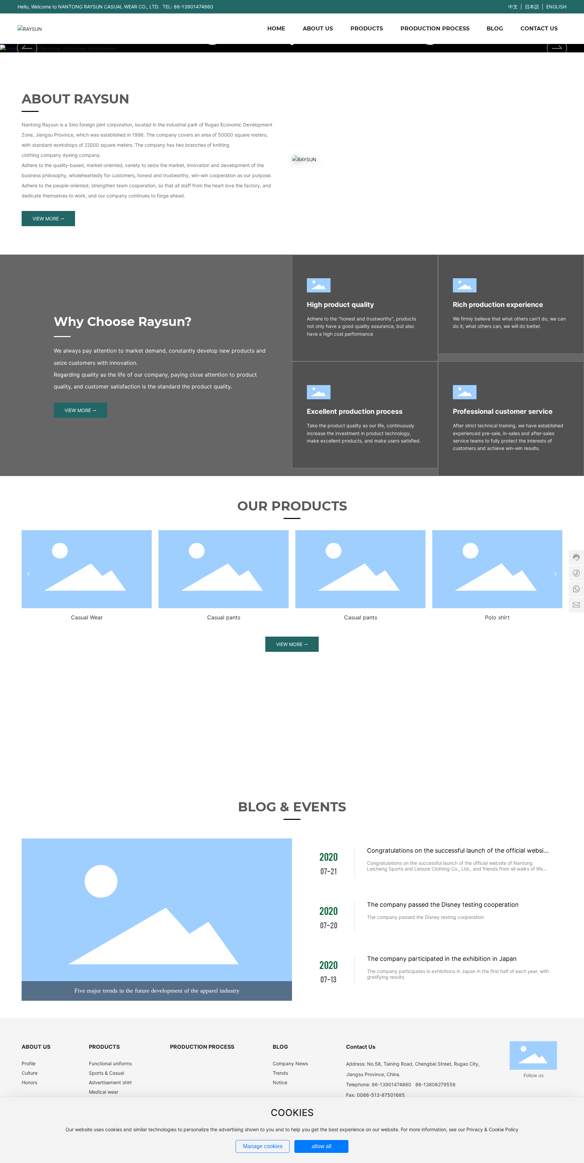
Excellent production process (355, 411)
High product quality (340, 305)
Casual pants (223, 617)
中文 (513, 6)
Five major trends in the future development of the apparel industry (157, 990)
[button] (557, 48)
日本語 (532, 6)
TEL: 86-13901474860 (188, 6)
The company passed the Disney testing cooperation (443, 904)
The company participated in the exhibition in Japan (442, 958)
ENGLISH (556, 6)
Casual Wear (87, 617)
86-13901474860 (391, 1084)
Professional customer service (503, 411)
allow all (322, 1146)
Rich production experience (498, 305)
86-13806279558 (435, 1084)
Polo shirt (497, 617)
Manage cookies (263, 1146)
